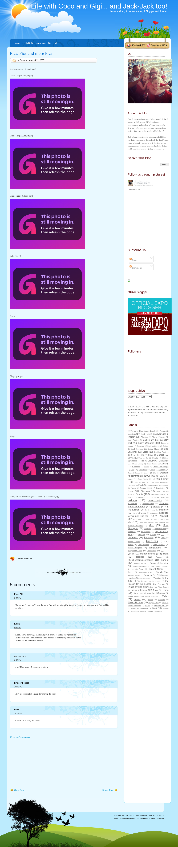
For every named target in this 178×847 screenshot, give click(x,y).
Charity (155, 458)
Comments (156, 45)
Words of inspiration (139, 608)
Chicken (165, 458)
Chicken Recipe (137, 461)
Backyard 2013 (153, 446)
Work (154, 608)
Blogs (145, 452)
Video (165, 596)
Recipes (140, 557)
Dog (153, 476)
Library (147, 519)
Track (155, 590)
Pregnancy (155, 547)
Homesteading (148, 504)
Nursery (141, 534)
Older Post (19, 790)
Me (129, 522)
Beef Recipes (137, 449)
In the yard (150, 510)
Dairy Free (143, 470)
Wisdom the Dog (161, 605)
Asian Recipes (133, 440)
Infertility (163, 509)
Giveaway (145, 491)
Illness (156, 506)
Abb (129, 434)
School (164, 559)
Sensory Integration (159, 563)
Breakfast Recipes (161, 452)
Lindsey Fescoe (21, 683)
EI (154, 479)
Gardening (160, 488)
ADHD (149, 434)
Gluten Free (160, 491)
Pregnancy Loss (135, 551)
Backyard (140, 446)
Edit (55, 43)
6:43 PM (17, 660)
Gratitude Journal (158, 494)
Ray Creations (142, 818)
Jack (165, 515)
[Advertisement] (36, 764)
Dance (152, 470)
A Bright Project (158, 431)
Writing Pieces (136, 611)
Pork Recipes (143, 545)
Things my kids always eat (140, 587)
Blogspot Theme (120, 818)
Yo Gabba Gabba (152, 611)
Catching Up (143, 458)
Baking (165, 446)
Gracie (139, 494)
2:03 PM (17, 598)
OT (162, 534)
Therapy (161, 584)
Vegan (162, 593)
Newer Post (107, 790)
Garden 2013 (146, 488)
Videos (137, 599)
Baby (157, 440)
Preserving (151, 551)
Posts (134, 260)
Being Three (153, 449)
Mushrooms (145, 532)
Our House (133, 537)
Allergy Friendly (158, 437)
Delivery (162, 470)
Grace (130, 494)
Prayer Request (135, 548)
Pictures (28, 558)
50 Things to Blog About (138, 431)
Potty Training (159, 545)
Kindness (137, 519)
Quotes (131, 554)
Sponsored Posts (145, 572)
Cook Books (152, 464)
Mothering (132, 531)
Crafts (146, 467)
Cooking (164, 464)
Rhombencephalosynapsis (140, 560)
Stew (130, 575)
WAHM (150, 600)
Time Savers (163, 587)
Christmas (163, 461)
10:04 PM (18, 713)
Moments (147, 529)
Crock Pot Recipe (160, 467)
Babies (146, 440)
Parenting (149, 537)
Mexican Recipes (135, 525)
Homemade (132, 503)
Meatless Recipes (147, 522)
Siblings (144, 566)
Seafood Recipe (139, 563)
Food (140, 485)
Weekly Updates (135, 602)
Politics (131, 545)
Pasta (163, 538)
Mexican (162, 522)
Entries (135, 45)
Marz (16, 709)
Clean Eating (137, 464)
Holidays (132, 500)
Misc (151, 525)
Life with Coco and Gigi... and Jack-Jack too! (99, 6)
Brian (150, 455)
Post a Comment (20, 737)
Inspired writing (139, 513)
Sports (159, 572)
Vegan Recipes (134, 596)
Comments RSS (43, 43)
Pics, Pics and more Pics (31, 53)
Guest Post (160, 497)
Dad (132, 470)
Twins (165, 590)
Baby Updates (146, 442)
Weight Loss (153, 602)
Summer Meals (144, 578)
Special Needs (156, 569)
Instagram (154, 513)
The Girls (157, 578)
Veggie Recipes (151, 596)
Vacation (151, 593)
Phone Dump (134, 542)
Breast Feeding (137, 455)
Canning (131, 458)
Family (164, 478)
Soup (141, 569)
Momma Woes (160, 529)
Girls (130, 491)
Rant (165, 553)
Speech (131, 572)
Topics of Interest (139, 590)
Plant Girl (18, 594)
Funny (133, 488)
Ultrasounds (138, 593)
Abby (137, 433)
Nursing (153, 534)
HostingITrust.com (156, 818)
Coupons (136, 467)
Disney (146, 473)
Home (16, 43)
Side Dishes (155, 566)
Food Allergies (152, 485)
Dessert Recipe (134, 473)
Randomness (147, 553)
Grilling (130, 497)
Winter (147, 605)
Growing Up (143, 497)
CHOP (151, 461)
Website (161, 600)
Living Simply (159, 519)
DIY (154, 473)
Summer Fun (150, 575)
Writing (165, 608)
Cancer (160, 455)
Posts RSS (27, 43)
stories (137, 575)
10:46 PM (18, 687)
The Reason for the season (149, 581)
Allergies (144, 437)
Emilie (17, 624)
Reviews (159, 557)
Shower (135, 566)
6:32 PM (17, 628)
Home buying (155, 500)
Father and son (142, 482)
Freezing (164, 485)
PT (162, 550)
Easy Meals (143, 479)
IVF (156, 516)
